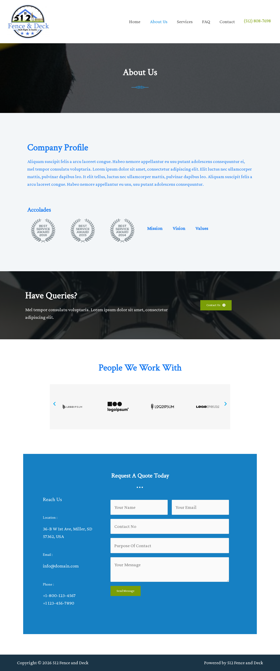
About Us (158, 21)
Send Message (125, 590)
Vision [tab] (179, 228)
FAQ (206, 21)
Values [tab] (202, 228)
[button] (54, 403)
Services (185, 21)
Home (134, 21)
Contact (227, 21)
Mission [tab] (155, 228)
